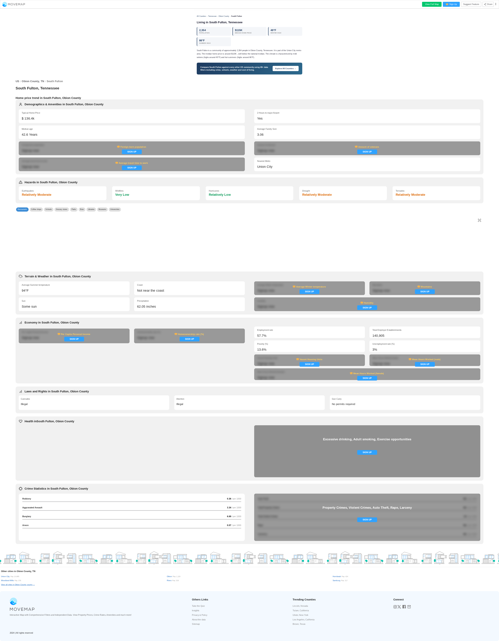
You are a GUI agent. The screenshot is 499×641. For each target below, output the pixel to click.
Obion (173, 576)
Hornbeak (340, 576)
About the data (199, 620)
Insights (195, 610)
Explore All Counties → (285, 68)
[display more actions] (496, 4)
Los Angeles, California (303, 620)
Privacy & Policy (199, 615)
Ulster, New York (300, 615)
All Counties (201, 16)
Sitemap (196, 624)
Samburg (340, 580)
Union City (10, 576)
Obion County (224, 16)
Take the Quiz (198, 606)
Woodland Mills (11, 580)
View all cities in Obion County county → (18, 585)
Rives (173, 580)
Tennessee (212, 16)
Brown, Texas (299, 624)
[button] (22, 209)
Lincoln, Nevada (300, 606)
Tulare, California (301, 610)
